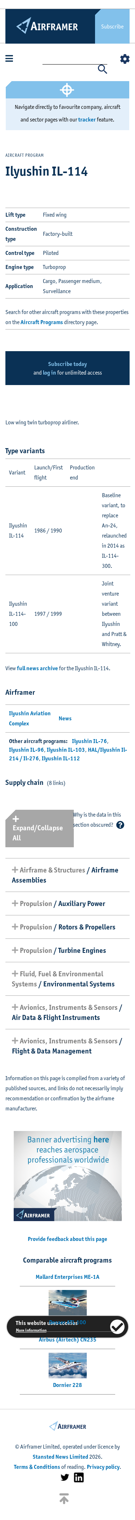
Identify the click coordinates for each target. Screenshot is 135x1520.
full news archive (37, 668)
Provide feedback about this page (67, 1239)
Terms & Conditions (37, 1466)
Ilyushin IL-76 (89, 741)
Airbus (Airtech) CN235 (67, 1339)
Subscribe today (67, 364)
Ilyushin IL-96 (26, 749)
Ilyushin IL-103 (66, 749)
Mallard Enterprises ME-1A (67, 1276)
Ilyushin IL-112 (61, 758)
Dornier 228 (67, 1385)
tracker (87, 119)
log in (49, 372)
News (65, 718)
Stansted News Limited (60, 1456)
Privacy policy (103, 1466)
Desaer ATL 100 (67, 1322)
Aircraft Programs (42, 322)
